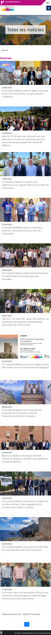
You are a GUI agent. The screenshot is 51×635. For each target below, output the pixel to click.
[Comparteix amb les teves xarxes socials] (48, 8)
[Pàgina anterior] (7, 624)
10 (27, 624)
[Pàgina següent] (43, 624)
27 (38, 624)
